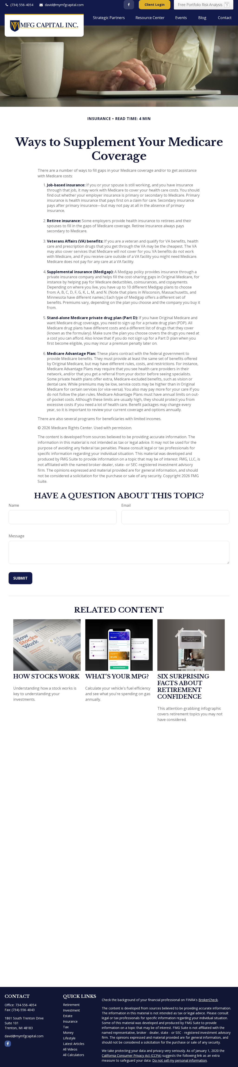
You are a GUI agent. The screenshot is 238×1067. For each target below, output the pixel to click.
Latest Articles (73, 1043)
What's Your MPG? (117, 676)
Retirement (71, 1004)
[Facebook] (129, 4)
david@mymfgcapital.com (64, 5)
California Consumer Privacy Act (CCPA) (131, 1055)
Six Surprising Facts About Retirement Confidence (183, 686)
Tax (66, 1027)
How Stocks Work (46, 676)
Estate (68, 1016)
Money (68, 1032)
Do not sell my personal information (179, 1060)
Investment (71, 1010)
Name (14, 505)
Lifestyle (69, 1038)
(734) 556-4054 (21, 5)
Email (126, 505)
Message (16, 535)
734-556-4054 (25, 1005)
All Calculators (73, 1055)
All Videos (70, 1049)
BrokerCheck (208, 1000)
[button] (47, 17)
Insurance (70, 1021)
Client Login (155, 4)
